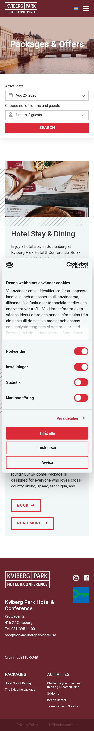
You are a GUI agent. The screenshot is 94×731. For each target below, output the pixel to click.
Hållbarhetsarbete (63, 725)
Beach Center (56, 700)
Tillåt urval (47, 448)
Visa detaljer (67, 418)
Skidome (53, 693)
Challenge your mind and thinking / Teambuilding (64, 685)
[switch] (81, 367)
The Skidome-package (20, 689)
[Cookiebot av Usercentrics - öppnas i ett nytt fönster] (67, 265)
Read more (29, 523)
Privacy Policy (27, 725)
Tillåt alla (47, 433)
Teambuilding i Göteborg (63, 706)
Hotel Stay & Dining (43, 233)
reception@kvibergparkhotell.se (30, 635)
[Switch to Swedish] (76, 8)
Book (23, 505)
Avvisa (47, 462)
